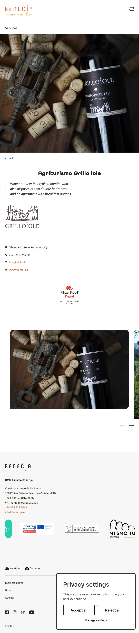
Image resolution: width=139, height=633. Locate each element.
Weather (14, 568)
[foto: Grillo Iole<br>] (69, 374)
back (11, 158)
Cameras (34, 568)
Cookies (10, 597)
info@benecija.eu (15, 512)
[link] (8, 529)
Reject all (112, 610)
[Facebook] (7, 612)
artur (9, 626)
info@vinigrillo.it (19, 262)
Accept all (79, 610)
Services (11, 28)
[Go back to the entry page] (18, 10)
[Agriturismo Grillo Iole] (69, 93)
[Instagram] (14, 612)
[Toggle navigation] (131, 9)
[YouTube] (31, 612)
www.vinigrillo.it (18, 269)
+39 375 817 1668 (16, 507)
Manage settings (96, 620)
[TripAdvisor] (23, 612)
